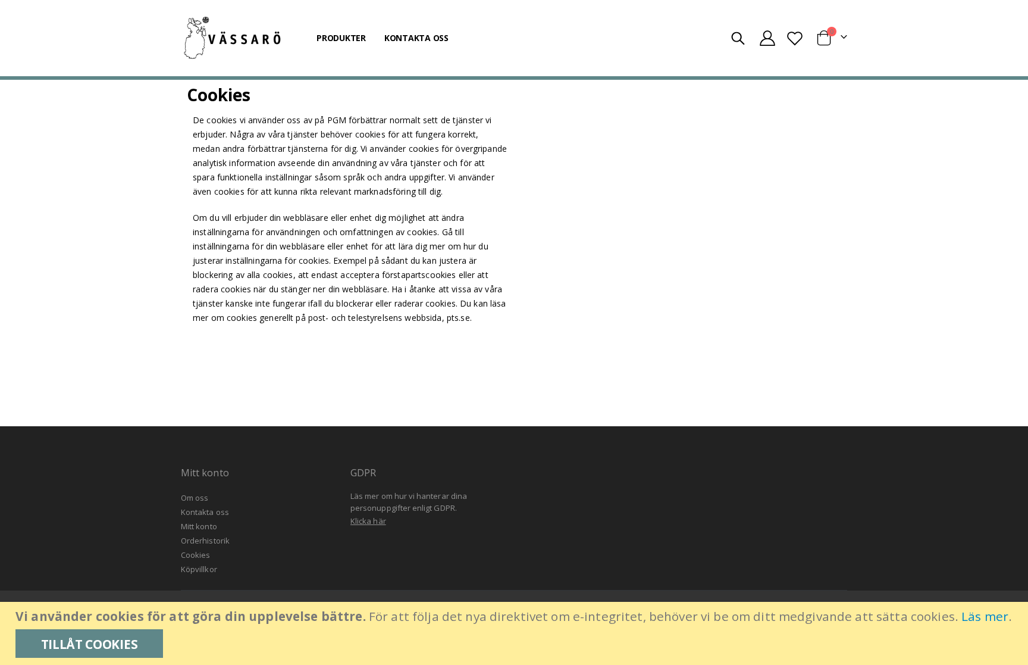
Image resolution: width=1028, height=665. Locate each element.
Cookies (195, 555)
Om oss (194, 497)
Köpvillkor (199, 569)
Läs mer (984, 616)
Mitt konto (199, 526)
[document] (515, 633)
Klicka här (368, 521)
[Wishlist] (794, 38)
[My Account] (767, 38)
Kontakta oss (205, 512)
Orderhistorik (205, 540)
